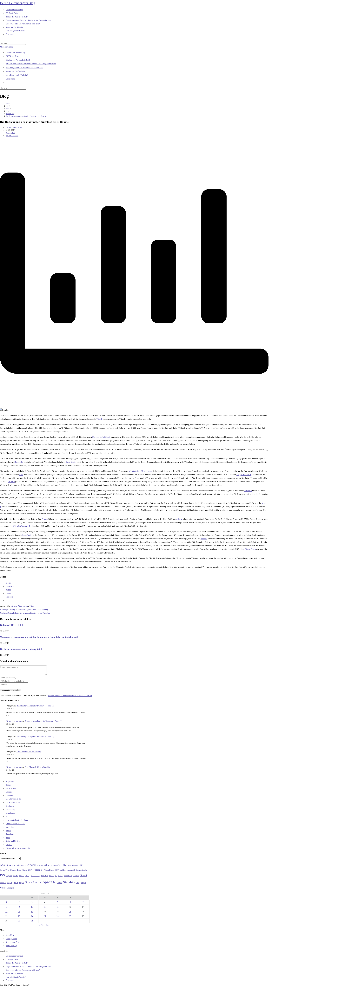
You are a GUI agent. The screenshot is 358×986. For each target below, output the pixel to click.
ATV (46, 864)
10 (32, 907)
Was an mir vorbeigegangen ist (18, 848)
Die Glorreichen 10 (13, 799)
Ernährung (10, 806)
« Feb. (41, 925)
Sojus (21, 883)
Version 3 (248, 491)
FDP (57, 870)
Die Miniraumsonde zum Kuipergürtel (21, 649)
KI (7, 816)
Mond (27, 876)
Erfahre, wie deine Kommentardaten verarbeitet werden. (70, 696)
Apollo (4, 864)
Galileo (63, 870)
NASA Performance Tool (23, 526)
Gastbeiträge (10, 809)
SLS (16, 882)
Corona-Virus (4, 870)
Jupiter (9, 876)
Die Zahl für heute (13, 802)
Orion (51, 876)
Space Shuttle (71, 462)
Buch (69, 865)
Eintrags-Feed (11, 939)
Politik (8, 831)
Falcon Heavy (49, 870)
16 (19, 912)
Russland (76, 876)
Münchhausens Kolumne (15, 824)
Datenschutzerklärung (15, 52)
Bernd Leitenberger (14, 127)
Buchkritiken (11, 788)
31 (32, 921)
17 (32, 912)
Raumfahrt (10, 133)
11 (45, 907)
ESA (30, 870)
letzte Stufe (26, 535)
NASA (44, 875)
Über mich (10, 79)
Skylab (9, 883)
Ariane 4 (11, 482)
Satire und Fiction (13, 841)
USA (77, 883)
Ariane (14, 606)
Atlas (21, 475)
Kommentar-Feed (12, 942)
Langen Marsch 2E (243, 475)
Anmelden (10, 935)
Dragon (13, 870)
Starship (69, 882)
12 (57, 907)
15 (6, 912)
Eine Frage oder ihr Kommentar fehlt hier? (24, 67)
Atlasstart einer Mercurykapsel (141, 471)
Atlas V (179, 519)
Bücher (8, 785)
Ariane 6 (32, 864)
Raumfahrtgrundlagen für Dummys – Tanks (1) (35, 706)
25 (45, 916)
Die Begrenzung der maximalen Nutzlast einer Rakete (26, 116)
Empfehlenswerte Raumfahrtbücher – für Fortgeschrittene (31, 64)
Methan (21, 876)
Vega (83, 882)
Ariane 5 (204, 539)
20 (70, 912)
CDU (81, 865)
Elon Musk (22, 870)
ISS (2, 875)
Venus (2, 887)
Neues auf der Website (15, 71)
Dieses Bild (18, 462)
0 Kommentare (12, 136)
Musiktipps (10, 827)
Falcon (25, 606)
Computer (9, 795)
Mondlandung (35, 876)
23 (19, 916)
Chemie (9, 792)
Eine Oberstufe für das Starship (29, 752)
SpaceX (9, 845)
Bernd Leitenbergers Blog (17, 3)
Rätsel (8, 838)
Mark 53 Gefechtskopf (101, 437)
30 (19, 921)
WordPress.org (11, 946)
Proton (60, 876)
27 (70, 916)
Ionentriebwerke (81, 870)
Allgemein (10, 781)
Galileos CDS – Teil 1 (11, 625)
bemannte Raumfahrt (58, 865)
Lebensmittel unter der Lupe (17, 820)
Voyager (10, 888)
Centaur (45, 519)
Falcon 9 (38, 869)
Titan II (99, 419)
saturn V (3, 883)
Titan (31, 606)
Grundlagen (10, 813)
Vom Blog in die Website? (17, 75)
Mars (15, 875)
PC (56, 876)
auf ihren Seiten (249, 549)
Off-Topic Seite (12, 56)
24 (32, 916)
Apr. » (48, 925)
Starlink (59, 883)
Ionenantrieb (71, 870)
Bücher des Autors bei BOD (18, 60)
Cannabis (75, 865)
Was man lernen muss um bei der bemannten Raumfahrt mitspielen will (39, 637)
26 (57, 916)
